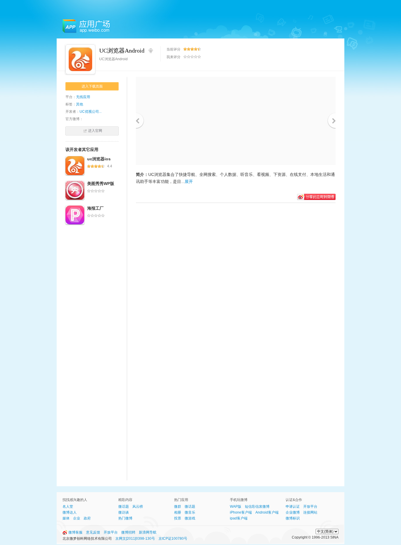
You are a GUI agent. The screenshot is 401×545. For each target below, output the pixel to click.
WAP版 (235, 506)
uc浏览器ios (99, 159)
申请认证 (293, 506)
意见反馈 (93, 532)
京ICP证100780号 (173, 538)
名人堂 (68, 506)
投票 (177, 518)
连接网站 (310, 512)
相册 (177, 512)
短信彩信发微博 (257, 506)
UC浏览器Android (121, 50)
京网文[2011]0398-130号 (135, 538)
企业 (76, 518)
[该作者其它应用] (74, 165)
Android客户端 (267, 512)
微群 (177, 506)
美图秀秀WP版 (100, 183)
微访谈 (123, 512)
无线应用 (83, 97)
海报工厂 (95, 208)
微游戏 (190, 518)
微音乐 (190, 512)
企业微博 (293, 512)
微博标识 (293, 518)
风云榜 (137, 506)
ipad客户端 (238, 518)
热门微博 (125, 518)
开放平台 (310, 506)
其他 (79, 104)
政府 (87, 518)
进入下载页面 (92, 86)
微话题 (123, 506)
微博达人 (70, 512)
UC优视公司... (91, 112)
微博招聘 (128, 532)
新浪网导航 (147, 532)
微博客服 (75, 532)
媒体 (66, 518)
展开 (189, 181)
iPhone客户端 (241, 512)
